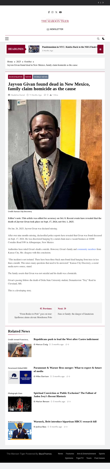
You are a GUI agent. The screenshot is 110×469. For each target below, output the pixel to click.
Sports (102, 454)
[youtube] (60, 12)
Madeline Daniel (18, 95)
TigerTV (80, 458)
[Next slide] (103, 2)
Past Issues (99, 458)
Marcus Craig (42, 344)
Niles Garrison (42, 376)
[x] (56, 12)
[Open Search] (98, 39)
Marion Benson (42, 401)
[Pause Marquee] (100, 49)
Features (70, 454)
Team (89, 458)
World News (40, 76)
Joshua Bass (41, 426)
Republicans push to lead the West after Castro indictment (66, 339)
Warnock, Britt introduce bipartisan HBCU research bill (65, 421)
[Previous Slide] (99, 2)
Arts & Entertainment (86, 454)
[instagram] (52, 12)
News (28, 76)
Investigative (16, 76)
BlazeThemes (45, 454)
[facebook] (49, 12)
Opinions (69, 458)
